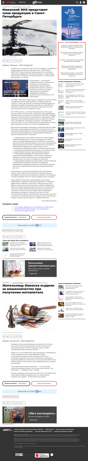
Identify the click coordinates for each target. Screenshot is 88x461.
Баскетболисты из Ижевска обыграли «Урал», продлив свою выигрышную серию (18, 244)
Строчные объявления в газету (43, 431)
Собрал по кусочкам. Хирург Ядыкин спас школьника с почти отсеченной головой (75, 113)
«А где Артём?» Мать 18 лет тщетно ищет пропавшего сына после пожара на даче (74, 85)
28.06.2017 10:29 (6, 7)
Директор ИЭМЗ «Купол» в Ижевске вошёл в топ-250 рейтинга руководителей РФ (45, 244)
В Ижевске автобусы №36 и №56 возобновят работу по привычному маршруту (72, 47)
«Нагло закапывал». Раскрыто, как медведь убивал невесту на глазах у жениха (75, 96)
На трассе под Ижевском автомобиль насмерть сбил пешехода (72, 60)
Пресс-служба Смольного (9, 56)
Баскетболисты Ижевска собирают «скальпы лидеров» (45, 249)
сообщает (35, 348)
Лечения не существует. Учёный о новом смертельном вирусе (74, 107)
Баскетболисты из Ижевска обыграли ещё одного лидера (18, 249)
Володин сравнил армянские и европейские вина (73, 145)
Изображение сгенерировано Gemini (12, 332)
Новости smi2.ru (8, 277)
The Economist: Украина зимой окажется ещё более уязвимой (73, 123)
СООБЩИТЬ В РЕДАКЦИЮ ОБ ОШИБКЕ (63, 431)
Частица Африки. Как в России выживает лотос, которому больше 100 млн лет (74, 298)
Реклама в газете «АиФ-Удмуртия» (65, 429)
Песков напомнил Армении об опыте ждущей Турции (75, 128)
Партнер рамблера (29, 454)
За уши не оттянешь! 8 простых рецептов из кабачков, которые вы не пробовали (75, 304)
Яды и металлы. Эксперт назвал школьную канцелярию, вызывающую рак (73, 287)
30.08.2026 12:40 (6, 282)
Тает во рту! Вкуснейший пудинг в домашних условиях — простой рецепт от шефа (74, 315)
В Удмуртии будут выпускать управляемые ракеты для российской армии (17, 255)
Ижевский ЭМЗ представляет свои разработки (31, 209)
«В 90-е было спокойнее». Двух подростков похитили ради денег (74, 309)
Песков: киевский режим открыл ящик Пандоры (74, 134)
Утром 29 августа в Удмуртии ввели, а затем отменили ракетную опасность (72, 54)
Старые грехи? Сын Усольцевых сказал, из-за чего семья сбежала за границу (75, 102)
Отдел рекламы (49, 429)
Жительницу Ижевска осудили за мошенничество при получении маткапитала (72, 67)
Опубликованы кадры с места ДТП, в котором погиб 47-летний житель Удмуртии (72, 74)
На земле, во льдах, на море (24, 211)
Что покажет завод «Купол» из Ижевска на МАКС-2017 (34, 207)
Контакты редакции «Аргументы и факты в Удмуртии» (28, 429)
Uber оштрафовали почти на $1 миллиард (73, 140)
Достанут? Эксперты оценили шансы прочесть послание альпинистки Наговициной (75, 91)
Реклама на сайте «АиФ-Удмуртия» (23, 431)
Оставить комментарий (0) (44, 217)
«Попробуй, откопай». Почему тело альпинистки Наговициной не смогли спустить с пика (74, 293)
